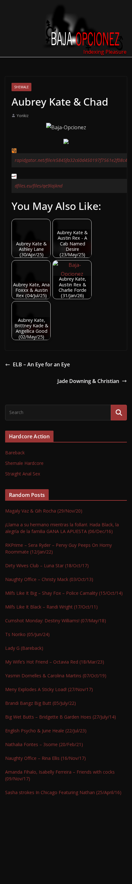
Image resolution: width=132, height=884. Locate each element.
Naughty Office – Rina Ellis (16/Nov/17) (45, 758)
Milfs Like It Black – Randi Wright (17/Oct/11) (51, 607)
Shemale (21, 87)
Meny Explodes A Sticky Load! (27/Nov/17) (49, 689)
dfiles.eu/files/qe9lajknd (38, 186)
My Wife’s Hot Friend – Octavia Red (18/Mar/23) (54, 662)
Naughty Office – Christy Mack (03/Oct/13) (49, 579)
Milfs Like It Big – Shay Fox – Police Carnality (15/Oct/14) (64, 593)
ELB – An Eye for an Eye (41, 364)
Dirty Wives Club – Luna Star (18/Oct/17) (47, 565)
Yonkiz (23, 115)
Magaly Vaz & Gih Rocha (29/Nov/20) (43, 511)
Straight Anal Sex (22, 474)
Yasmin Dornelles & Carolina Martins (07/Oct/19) (55, 676)
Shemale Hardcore (24, 463)
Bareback (15, 453)
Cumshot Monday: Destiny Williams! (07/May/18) (55, 620)
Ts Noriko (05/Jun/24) (27, 634)
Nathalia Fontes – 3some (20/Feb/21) (44, 744)
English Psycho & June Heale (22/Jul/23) (46, 731)
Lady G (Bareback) (24, 648)
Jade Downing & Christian (88, 381)
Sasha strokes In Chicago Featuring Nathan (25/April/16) (63, 792)
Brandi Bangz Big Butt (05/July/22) (40, 703)
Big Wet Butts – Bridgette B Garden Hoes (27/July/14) (60, 717)
